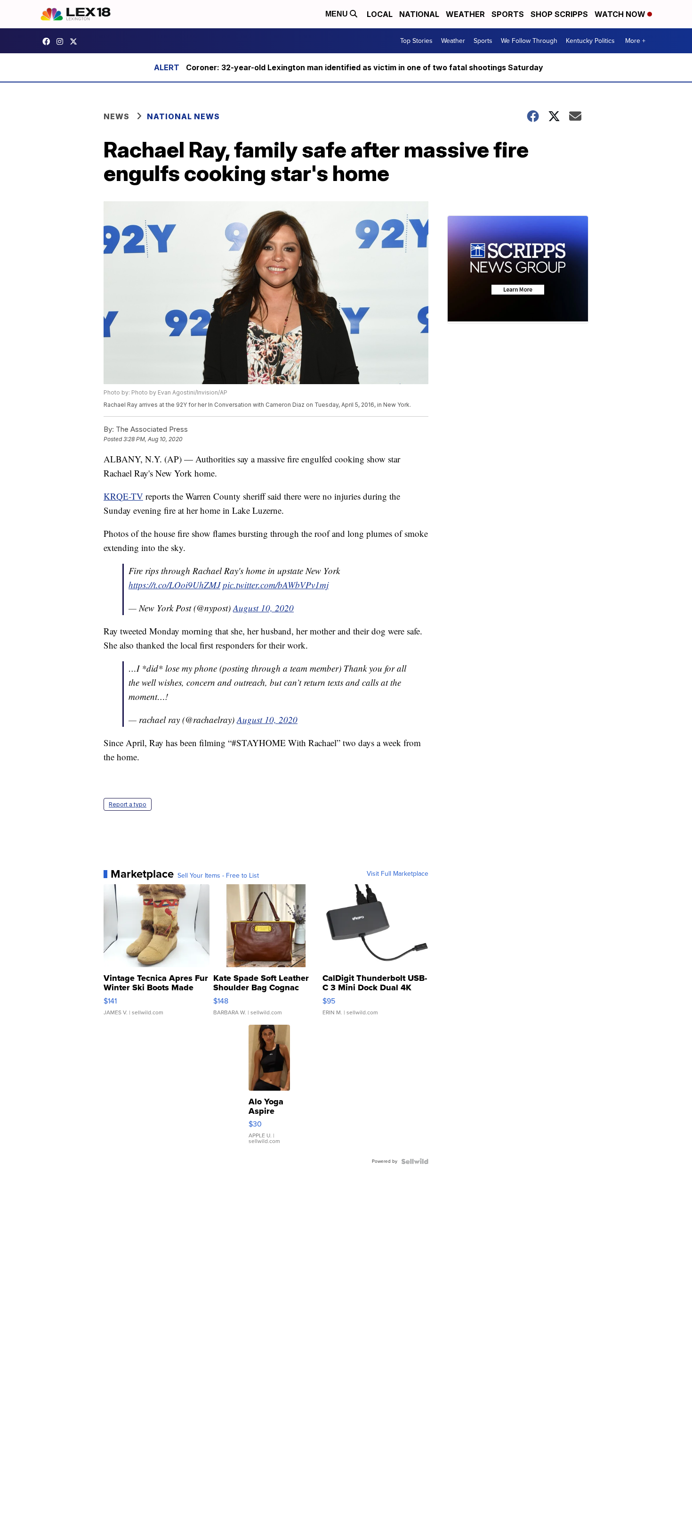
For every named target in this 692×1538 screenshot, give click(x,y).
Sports (507, 14)
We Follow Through (529, 41)
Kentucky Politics (590, 41)
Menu (337, 14)
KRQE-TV (123, 496)
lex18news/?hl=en (62, 41)
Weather (465, 14)
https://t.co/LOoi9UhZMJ (174, 585)
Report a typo (127, 804)
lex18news (76, 41)
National (419, 14)
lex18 (48, 41)
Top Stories (416, 41)
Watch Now (621, 14)
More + (635, 41)
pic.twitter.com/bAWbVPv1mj (276, 585)
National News (183, 116)
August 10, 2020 (263, 608)
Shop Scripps (559, 14)
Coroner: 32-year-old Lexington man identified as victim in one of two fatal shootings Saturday (364, 67)
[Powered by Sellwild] (414, 1161)
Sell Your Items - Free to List (218, 875)
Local (380, 14)
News (116, 116)
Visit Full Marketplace (397, 874)
